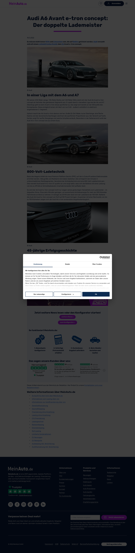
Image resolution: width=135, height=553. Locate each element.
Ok (96, 294)
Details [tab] (67, 264)
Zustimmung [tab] (38, 264)
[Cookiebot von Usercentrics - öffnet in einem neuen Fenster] (101, 257)
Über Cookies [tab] (97, 264)
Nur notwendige (39, 294)
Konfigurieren (66, 294)
